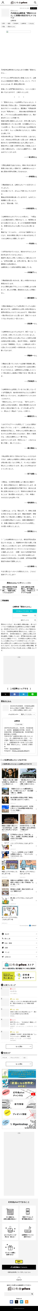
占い (25, 1057)
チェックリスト (15, 1057)
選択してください (26, 714)
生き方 (7, 934)
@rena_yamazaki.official (20, 751)
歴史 (4, 26)
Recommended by (24, 925)
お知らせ (8, 957)
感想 (9, 23)
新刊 (4, 23)
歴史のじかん (14, 10)
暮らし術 (7, 938)
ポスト (34, 8)
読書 (6, 948)
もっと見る (19, 1046)
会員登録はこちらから (19, 1267)
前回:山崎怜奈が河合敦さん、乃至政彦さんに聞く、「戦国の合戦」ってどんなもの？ (9, 589)
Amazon (24, 615)
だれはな (31, 23)
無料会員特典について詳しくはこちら (19, 1272)
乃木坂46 (15, 23)
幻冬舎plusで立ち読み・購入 (24, 611)
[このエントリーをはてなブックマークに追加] (21, 1302)
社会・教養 (8, 943)
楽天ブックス (25, 620)
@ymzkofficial (14, 748)
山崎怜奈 (23, 23)
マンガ (7, 952)
